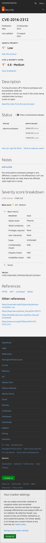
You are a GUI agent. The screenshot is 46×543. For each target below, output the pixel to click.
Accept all (10, 536)
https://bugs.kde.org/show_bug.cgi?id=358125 (21, 311)
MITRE (4, 292)
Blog (33, 484)
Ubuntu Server (8, 394)
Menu (41, 3)
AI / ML (5, 365)
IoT (3, 377)
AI (3, 445)
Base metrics (13, 212)
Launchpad (20, 292)
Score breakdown (9, 71)
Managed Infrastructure (12, 449)
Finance (5, 468)
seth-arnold (7, 167)
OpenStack (7, 342)
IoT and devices (8, 452)
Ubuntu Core (7, 382)
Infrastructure (17, 445)
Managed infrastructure (12, 360)
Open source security (32, 449)
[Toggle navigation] (43, 9)
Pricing (5, 433)
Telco (38, 464)
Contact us (8, 478)
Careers (26, 484)
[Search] (35, 3)
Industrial (17, 464)
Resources (6, 488)
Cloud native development (28, 452)
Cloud (4, 399)
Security (5, 405)
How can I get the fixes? (12, 148)
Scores (10, 265)
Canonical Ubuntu (9, 3)
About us (5, 484)
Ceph (4, 348)
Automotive (7, 464)
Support (5, 428)
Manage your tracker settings (16, 530)
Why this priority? (9, 54)
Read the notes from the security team (18, 104)
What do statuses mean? (34, 148)
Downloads (7, 422)
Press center (17, 488)
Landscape (6, 411)
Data (7, 445)
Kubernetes (7, 354)
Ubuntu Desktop (9, 388)
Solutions (6, 439)
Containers (6, 416)
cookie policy (20, 524)
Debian (30, 292)
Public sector (28, 464)
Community (16, 484)
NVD (11, 292)
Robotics (6, 371)
